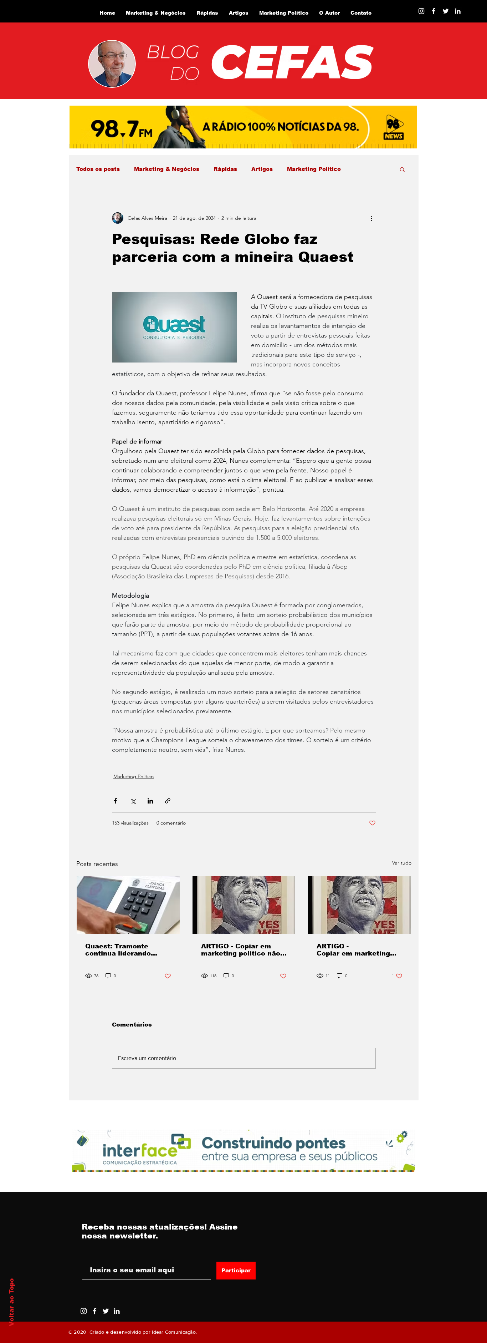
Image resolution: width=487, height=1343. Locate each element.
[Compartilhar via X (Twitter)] (132, 800)
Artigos (262, 169)
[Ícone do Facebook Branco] (95, 1311)
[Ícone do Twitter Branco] (106, 1311)
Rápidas (225, 169)
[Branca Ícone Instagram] (421, 11)
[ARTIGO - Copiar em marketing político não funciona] (244, 905)
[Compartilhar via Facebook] (115, 800)
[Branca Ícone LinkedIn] (458, 11)
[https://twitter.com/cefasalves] (446, 11)
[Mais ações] (371, 218)
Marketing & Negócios (166, 169)
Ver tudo (401, 863)
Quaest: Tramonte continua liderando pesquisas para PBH (121, 950)
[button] (402, 169)
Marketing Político (314, 169)
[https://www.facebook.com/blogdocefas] (433, 11)
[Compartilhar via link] (167, 800)
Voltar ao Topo (11, 1302)
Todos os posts (98, 169)
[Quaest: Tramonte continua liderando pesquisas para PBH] (128, 905)
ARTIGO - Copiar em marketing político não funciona (240, 950)
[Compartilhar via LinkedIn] (150, 800)
